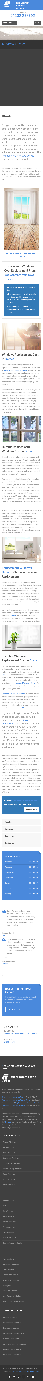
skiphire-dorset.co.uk (11, 1339)
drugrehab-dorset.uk (11, 1328)
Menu (37, 23)
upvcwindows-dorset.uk (12, 1355)
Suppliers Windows (10, 1291)
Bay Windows (8, 1211)
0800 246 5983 (34, 1106)
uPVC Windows (9, 1153)
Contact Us (31, 809)
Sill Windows (8, 1206)
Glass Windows (9, 1174)
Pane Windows (8, 1200)
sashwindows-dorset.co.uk (13, 1333)
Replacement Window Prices (14, 1301)
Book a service (9, 23)
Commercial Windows (11, 1163)
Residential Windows (11, 1158)
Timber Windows (9, 1142)
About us (8, 822)
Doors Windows (9, 1179)
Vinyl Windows (8, 1259)
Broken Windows (9, 1238)
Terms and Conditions (20, 1371)
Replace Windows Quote (12, 1243)
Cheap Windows (9, 1227)
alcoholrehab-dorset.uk (12, 1323)
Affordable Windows (11, 1280)
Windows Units (8, 1232)
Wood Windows (9, 1269)
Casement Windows (11, 1275)
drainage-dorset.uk (10, 1317)
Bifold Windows (9, 1185)
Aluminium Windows (11, 1264)
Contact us (9, 843)
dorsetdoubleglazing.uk (12, 1349)
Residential (9, 836)
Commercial (10, 829)
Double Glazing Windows (12, 1169)
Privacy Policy (34, 1371)
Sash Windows (8, 1147)
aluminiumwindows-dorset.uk (14, 1344)
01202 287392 (15, 44)
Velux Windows (9, 1216)
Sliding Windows (9, 1285)
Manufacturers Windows (12, 1296)
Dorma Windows (9, 1222)
